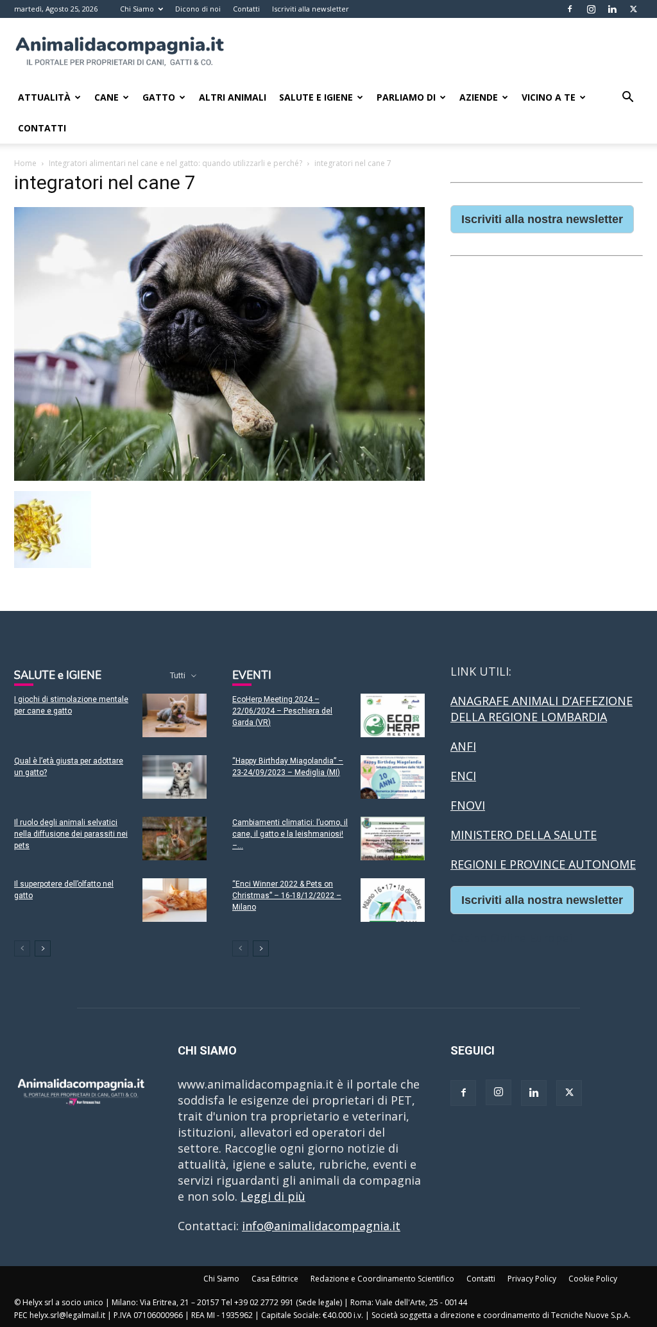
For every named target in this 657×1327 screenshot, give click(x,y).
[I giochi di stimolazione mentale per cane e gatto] (174, 716)
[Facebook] (569, 9)
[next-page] (43, 948)
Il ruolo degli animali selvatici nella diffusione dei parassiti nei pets (71, 834)
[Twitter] (633, 9)
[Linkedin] (612, 9)
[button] (627, 97)
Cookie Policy (592, 1278)
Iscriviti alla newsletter (310, 8)
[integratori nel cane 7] (219, 476)
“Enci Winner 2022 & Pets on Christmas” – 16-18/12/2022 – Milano (286, 896)
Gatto (158, 97)
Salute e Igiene (316, 97)
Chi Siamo (137, 8)
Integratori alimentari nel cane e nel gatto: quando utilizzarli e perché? (175, 163)
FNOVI (467, 805)
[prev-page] (22, 948)
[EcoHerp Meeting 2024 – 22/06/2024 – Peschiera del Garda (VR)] (393, 716)
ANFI (463, 746)
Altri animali (232, 97)
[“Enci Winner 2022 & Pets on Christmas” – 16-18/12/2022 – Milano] (393, 900)
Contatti (246, 8)
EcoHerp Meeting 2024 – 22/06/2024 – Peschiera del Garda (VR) (282, 711)
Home (25, 163)
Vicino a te (549, 97)
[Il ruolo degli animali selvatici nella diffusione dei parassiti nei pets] (174, 839)
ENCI (463, 775)
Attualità (44, 97)
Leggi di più (273, 1196)
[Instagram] (591, 9)
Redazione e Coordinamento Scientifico (382, 1278)
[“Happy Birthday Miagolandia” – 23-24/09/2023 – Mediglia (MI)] (393, 777)
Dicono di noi (198, 8)
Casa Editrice (275, 1278)
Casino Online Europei (511, 938)
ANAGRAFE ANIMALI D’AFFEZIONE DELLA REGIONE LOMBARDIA (541, 708)
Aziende (478, 97)
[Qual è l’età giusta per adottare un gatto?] (174, 777)
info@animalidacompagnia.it (321, 1225)
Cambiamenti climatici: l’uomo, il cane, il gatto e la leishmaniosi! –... (290, 834)
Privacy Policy (532, 1278)
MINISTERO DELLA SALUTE (523, 834)
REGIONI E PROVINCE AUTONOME (543, 864)
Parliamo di (406, 97)
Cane (106, 97)
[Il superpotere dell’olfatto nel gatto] (174, 900)
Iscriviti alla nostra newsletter (542, 219)
